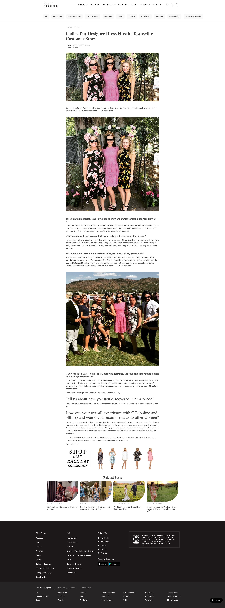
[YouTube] (99, 549)
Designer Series (92, 16)
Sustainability (174, 16)
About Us (39, 538)
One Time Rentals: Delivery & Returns (81, 551)
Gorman (61, 596)
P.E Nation (149, 596)
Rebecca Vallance (174, 596)
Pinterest (104, 553)
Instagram (105, 542)
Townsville (121, 225)
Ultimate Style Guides (193, 16)
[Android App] (114, 564)
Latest (120, 16)
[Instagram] (99, 541)
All (46, 16)
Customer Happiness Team (78, 45)
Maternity (122, 4)
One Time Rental (110, 4)
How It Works (72, 542)
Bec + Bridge (63, 592)
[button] (83, 4)
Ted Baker (84, 600)
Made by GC (145, 16)
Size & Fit (70, 547)
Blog (37, 542)
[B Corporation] (137, 539)
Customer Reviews (74, 568)
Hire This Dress (72, 444)
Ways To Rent (83, 4)
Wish (125, 600)
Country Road (172, 592)
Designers (132, 4)
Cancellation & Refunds (45, 568)
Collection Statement (44, 564)
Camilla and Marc (108, 592)
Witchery (148, 600)
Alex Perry (127, 108)
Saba (38, 600)
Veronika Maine (107, 600)
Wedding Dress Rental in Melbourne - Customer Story (97, 393)
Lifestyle (132, 16)
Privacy (38, 560)
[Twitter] (99, 545)
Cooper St (149, 592)
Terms (38, 555)
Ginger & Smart (42, 596)
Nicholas (126, 596)
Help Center (71, 538)
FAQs (69, 560)
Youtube (104, 549)
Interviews (108, 16)
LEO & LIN (105, 596)
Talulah (60, 600)
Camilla (83, 592)
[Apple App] (103, 564)
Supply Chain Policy (43, 573)
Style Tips (159, 16)
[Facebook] (99, 538)
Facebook (104, 538)
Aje (37, 592)
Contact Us (71, 573)
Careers (39, 547)
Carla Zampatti (129, 592)
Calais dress (114, 108)
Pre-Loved (156, 4)
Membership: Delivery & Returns (79, 555)
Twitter (103, 545)
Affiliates (39, 551)
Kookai (82, 596)
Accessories (144, 4)
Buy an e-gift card (74, 564)
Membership (96, 4)
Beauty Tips (57, 16)
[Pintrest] (99, 553)
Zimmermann (172, 600)
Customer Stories (74, 16)
